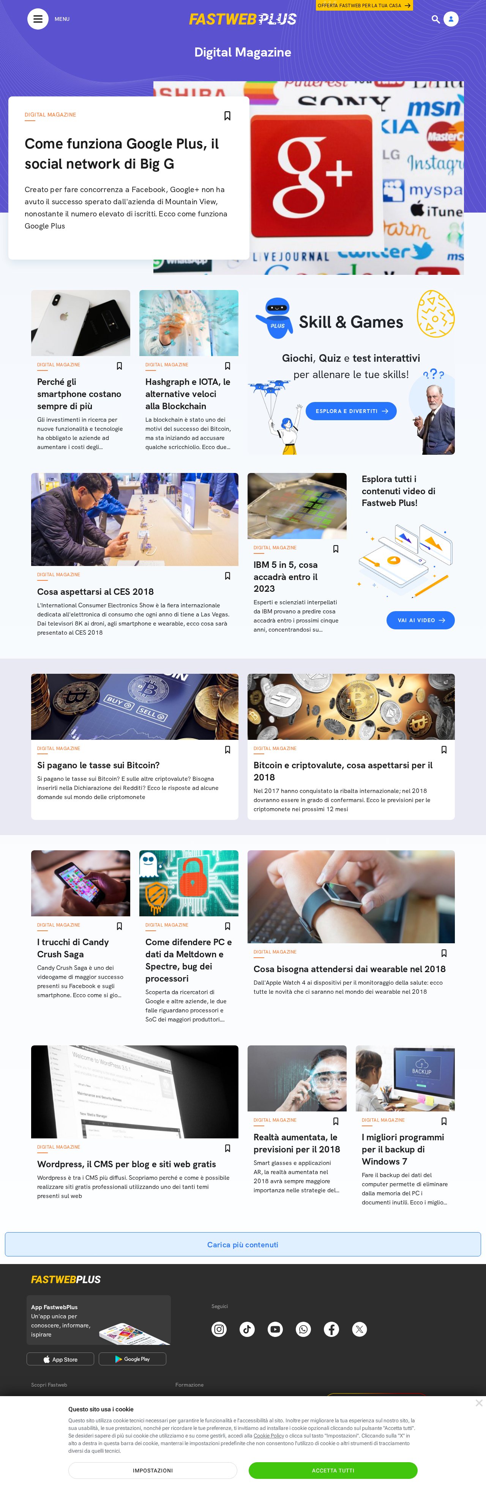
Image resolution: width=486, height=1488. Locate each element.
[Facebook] (331, 1328)
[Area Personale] (451, 19)
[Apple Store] (60, 1358)
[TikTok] (247, 1328)
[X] (359, 1328)
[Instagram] (219, 1328)
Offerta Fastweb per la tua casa (359, 6)
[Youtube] (275, 1328)
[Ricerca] (436, 19)
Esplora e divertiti (347, 411)
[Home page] (243, 19)
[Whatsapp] (303, 1328)
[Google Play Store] (132, 1358)
